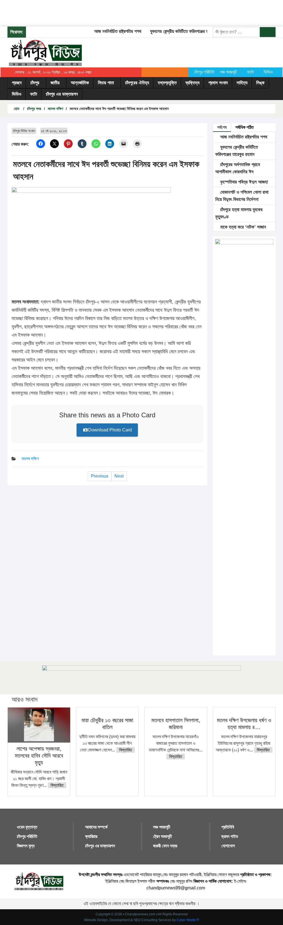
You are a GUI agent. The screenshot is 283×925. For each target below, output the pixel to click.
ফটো (250, 72)
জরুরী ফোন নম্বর (165, 845)
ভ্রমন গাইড (229, 836)
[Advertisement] (100, 12)
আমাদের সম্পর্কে (96, 827)
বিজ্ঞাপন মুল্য (26, 845)
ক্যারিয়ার (91, 836)
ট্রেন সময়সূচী (162, 836)
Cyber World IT (188, 920)
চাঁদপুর (34, 82)
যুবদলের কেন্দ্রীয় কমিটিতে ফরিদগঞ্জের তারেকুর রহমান (183, 31)
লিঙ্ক (260, 82)
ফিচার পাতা (106, 82)
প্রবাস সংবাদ (218, 82)
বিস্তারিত (57, 785)
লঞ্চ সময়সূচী (228, 72)
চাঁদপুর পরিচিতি (204, 72)
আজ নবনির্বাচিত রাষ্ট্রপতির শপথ (112, 31)
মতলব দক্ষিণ (55, 108)
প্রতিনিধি (227, 827)
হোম (16, 108)
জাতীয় (55, 82)
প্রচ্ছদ (17, 82)
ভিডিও (268, 72)
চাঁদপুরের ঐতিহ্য (137, 82)
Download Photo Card (110, 430)
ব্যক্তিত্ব (192, 82)
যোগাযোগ (228, 845)
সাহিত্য (242, 82)
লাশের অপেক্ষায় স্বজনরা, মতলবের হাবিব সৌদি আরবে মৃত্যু (39, 756)
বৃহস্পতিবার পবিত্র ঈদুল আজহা (243, 182)
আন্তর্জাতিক (80, 82)
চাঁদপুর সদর (34, 108)
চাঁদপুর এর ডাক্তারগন (62, 94)
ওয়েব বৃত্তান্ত (27, 827)
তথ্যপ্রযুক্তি (167, 82)
